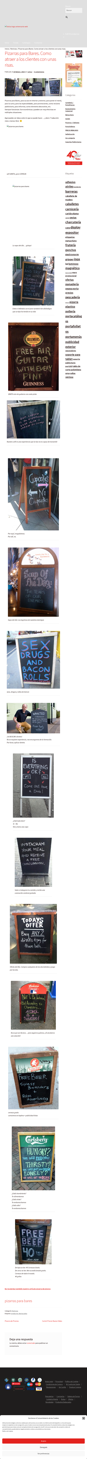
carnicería (72, 209)
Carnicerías (60, 1396)
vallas (72, 373)
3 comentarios (39, 72)
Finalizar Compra (75, 1387)
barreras (71, 191)
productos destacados (19, 1314)
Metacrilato (69, 115)
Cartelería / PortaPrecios (70, 104)
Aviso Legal (49, 1381)
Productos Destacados (63, 1402)
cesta (67, 218)
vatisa (30, 72)
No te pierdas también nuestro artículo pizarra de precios (28, 1289)
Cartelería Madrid (52, 1399)
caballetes (72, 204)
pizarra (73, 302)
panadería (72, 284)
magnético (72, 268)
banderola (77, 187)
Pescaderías (49, 1396)
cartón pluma (72, 213)
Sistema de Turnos (73, 1396)
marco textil (68, 273)
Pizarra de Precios (12, 1321)
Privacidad (59, 1381)
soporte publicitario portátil (72, 362)
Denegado (43, 1447)
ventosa (69, 376)
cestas (73, 217)
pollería (70, 311)
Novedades (49, 1402)
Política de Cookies (7, 1431)
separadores (70, 350)
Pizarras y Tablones (72, 123)
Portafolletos (70, 126)
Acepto (43, 1441)
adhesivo (70, 182)
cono (67, 227)
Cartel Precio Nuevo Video (52, 1321)
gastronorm (72, 254)
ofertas (69, 279)
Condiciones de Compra (54, 1384)
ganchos (70, 250)
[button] (83, 1418)
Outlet (67, 119)
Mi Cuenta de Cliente (73, 1384)
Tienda (15, 43)
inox (77, 259)
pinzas (67, 302)
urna (67, 373)
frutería (70, 245)
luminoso (73, 263)
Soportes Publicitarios (73, 142)
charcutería (73, 222)
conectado (31, 1343)
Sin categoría (70, 138)
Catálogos (26, 43)
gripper (69, 259)
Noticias (13, 49)
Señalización (70, 134)
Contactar (38, 43)
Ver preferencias (43, 1453)
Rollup (63, 1399)
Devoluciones (51, 1387)
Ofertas (70, 1399)
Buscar (68, 6)
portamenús (73, 337)
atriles (69, 186)
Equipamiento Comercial (70, 110)
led (66, 263)
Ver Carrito (62, 1387)
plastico (70, 306)
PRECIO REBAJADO (71, 130)
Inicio (7, 43)
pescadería (72, 297)
